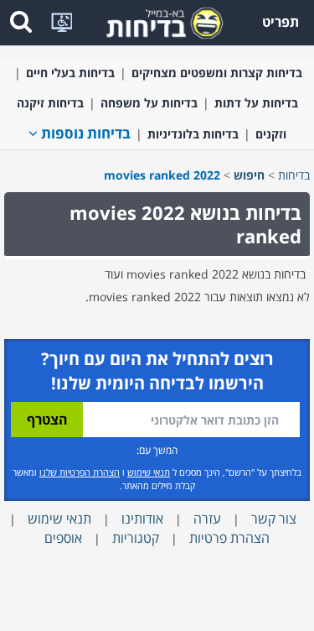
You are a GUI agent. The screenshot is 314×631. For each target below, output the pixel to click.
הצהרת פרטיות (229, 538)
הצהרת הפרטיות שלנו (79, 472)
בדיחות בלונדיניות (193, 134)
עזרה (207, 518)
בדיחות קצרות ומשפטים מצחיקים (216, 73)
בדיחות (294, 175)
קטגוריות (135, 538)
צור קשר (273, 518)
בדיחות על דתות (256, 103)
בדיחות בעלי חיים (70, 73)
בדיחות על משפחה (149, 103)
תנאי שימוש (148, 472)
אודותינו (142, 518)
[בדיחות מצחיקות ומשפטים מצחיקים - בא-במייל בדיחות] (159, 21)
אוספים (63, 538)
